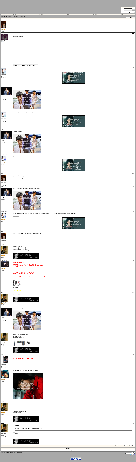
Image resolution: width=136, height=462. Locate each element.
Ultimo (2, 354)
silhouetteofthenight (4, 67)
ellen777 (2, 173)
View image (14, 285)
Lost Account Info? (132, 12)
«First (113, 445)
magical (2, 368)
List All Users (41, 14)
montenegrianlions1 (4, 260)
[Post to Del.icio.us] (134, 454)
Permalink (133, 33)
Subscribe (133, 452)
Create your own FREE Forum (65, 458)
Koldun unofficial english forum (5, 16)
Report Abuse (68, 459)
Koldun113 (2, 244)
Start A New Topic (129, 17)
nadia (2, 129)
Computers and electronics (15, 16)
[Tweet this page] (130, 454)
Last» (121, 445)
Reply (134, 17)
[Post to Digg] (132, 454)
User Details (95, 14)
